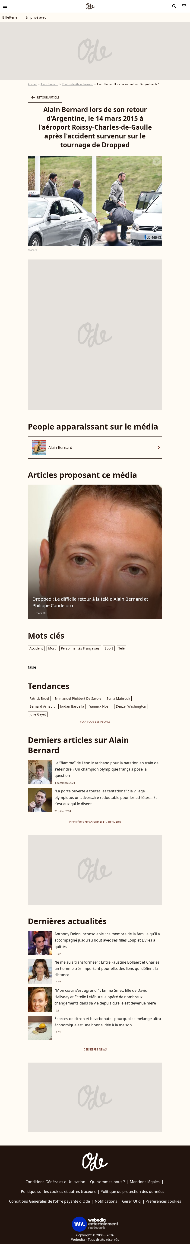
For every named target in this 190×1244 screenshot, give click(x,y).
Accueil (32, 84)
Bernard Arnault (42, 706)
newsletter (184, 6)
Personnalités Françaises (80, 648)
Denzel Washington (131, 706)
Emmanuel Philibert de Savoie (77, 698)
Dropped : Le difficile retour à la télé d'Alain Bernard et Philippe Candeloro (90, 602)
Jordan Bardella (72, 706)
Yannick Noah (100, 706)
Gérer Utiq (131, 1201)
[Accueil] (90, 6)
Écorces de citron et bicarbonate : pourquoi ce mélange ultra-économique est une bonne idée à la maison (108, 1021)
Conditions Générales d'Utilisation (55, 1181)
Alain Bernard (49, 84)
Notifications (106, 1201)
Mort (52, 648)
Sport (109, 648)
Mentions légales (145, 1181)
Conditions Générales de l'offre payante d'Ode (49, 1201)
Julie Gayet (37, 714)
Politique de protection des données (132, 1191)
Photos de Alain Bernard (77, 84)
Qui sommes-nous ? (107, 1181)
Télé (121, 648)
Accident (36, 648)
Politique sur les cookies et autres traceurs (58, 1191)
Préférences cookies (163, 1201)
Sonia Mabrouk (118, 698)
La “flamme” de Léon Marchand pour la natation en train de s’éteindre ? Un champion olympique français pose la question (106, 769)
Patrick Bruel (39, 698)
